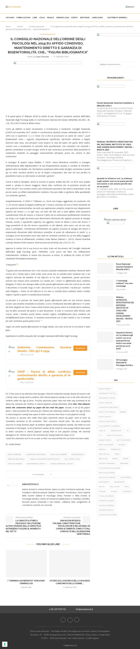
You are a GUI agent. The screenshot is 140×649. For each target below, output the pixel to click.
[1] (17, 264)
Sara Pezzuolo (42, 56)
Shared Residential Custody (61, 464)
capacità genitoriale (16, 459)
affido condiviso (14, 454)
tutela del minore (106, 496)
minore (115, 459)
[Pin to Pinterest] (61, 474)
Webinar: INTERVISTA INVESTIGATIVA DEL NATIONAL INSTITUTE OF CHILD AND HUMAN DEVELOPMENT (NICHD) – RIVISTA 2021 (125, 309)
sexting (102, 487)
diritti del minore (15, 464)
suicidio (114, 491)
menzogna (103, 459)
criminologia (115, 431)
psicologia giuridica (107, 477)
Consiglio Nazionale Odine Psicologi (44, 459)
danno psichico (105, 440)
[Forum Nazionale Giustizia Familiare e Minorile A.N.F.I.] (105, 268)
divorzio (121, 445)
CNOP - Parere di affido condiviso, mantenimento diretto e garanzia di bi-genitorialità (44, 375)
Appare (96, 638)
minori (125, 459)
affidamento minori (107, 398)
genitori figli (104, 454)
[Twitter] (70, 620)
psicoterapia (125, 477)
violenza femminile (106, 505)
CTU (100, 435)
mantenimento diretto (36, 464)
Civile (42, 18)
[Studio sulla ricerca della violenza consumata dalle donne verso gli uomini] (69, 563)
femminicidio (115, 449)
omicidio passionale (107, 463)
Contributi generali (117, 18)
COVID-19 (102, 431)
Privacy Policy (91, 635)
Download (80, 348)
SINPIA (126, 487)
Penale (50, 18)
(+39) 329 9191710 (57, 609)
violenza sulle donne (107, 515)
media (117, 454)
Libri (35, 18)
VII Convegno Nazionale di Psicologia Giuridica (124, 362)
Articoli (20, 26)
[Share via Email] (63, 474)
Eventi (74, 18)
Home (8, 26)
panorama (124, 463)
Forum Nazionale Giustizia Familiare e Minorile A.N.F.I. (124, 266)
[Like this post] (52, 474)
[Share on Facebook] (55, 474)
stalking (102, 491)
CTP (127, 431)
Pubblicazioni (23, 18)
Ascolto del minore (58, 454)
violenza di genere (106, 501)
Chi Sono (10, 18)
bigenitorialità (78, 454)
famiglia (102, 449)
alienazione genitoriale (36, 454)
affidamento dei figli (107, 393)
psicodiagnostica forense (109, 468)
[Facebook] (63, 620)
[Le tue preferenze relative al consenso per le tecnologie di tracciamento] (4, 644)
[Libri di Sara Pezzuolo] (115, 219)
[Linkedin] (77, 620)
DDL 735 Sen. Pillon (72, 459)
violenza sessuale (106, 510)
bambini (123, 412)
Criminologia (62, 18)
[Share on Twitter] (58, 474)
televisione (126, 491)
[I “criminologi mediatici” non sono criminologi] (26, 563)
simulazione (115, 487)
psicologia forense (107, 473)
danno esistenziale (114, 435)
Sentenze (85, 18)
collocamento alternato (109, 426)
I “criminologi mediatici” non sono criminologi (124, 283)
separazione (119, 482)
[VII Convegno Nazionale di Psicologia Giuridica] (105, 364)
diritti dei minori (123, 440)
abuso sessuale (105, 389)
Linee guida (97, 18)
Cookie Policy (104, 635)
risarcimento (104, 482)
